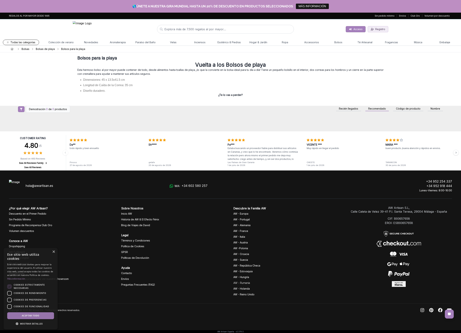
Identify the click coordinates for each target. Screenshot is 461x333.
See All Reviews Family (31, 163)
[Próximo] (456, 153)
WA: (190, 186)
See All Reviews (32, 167)
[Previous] (65, 153)
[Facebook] (440, 310)
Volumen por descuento (437, 15)
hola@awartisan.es (39, 186)
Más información (16, 278)
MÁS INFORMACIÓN (312, 6)
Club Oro (415, 15)
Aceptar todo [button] (30, 315)
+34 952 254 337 (439, 181)
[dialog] (31, 288)
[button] (30, 323)
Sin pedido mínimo (385, 15)
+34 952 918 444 (439, 186)
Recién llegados (348, 108)
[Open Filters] (21, 109)
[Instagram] (422, 310)
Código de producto (408, 108)
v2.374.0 (240, 331)
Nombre (435, 108)
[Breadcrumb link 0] (12, 49)
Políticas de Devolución (135, 257)
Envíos (402, 15)
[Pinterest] (431, 310)
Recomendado (377, 108)
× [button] (53, 251)
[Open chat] (449, 314)
